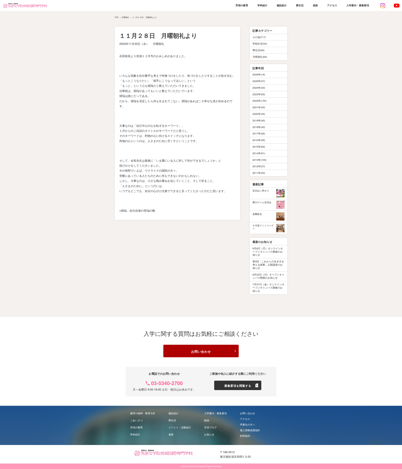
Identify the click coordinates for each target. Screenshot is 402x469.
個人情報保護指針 (250, 430)
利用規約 (245, 436)
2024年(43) (259, 87)
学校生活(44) (260, 43)
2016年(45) (259, 140)
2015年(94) (259, 146)
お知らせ (209, 434)
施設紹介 (282, 5)
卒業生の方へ (247, 424)
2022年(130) (259, 100)
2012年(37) (259, 166)
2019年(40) (259, 120)
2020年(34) (259, 114)
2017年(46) (259, 133)
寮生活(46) (258, 50)
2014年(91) (259, 153)
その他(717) (259, 37)
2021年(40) (259, 107)
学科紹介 (262, 5)
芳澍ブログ (210, 427)
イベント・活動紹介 (179, 427)
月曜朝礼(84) (260, 57)
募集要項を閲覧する (237, 386)
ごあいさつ (136, 420)
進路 (315, 5)
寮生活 (300, 5)
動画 (206, 420)
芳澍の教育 (242, 5)
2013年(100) (259, 160)
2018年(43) (259, 127)
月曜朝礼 (158, 44)
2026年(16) (259, 74)
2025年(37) (259, 81)
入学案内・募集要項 (357, 5)
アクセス (332, 5)
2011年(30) (259, 173)
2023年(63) (259, 94)
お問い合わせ (201, 351)
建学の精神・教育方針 (142, 413)
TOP (116, 17)
